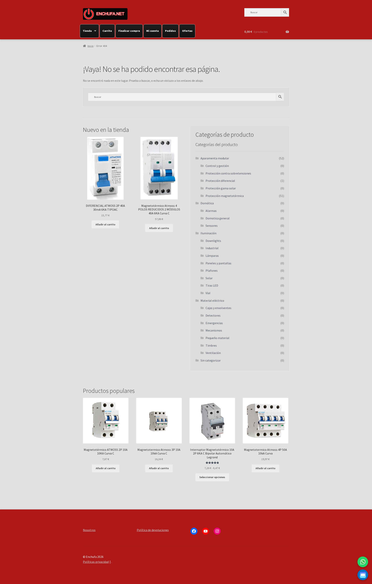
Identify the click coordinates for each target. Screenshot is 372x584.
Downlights (213, 241)
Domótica (207, 203)
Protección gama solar (221, 188)
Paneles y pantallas (218, 263)
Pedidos (170, 31)
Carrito (107, 31)
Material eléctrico (212, 300)
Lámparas (212, 256)
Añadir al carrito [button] (105, 224)
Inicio (91, 46)
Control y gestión (217, 166)
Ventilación (213, 353)
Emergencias (214, 323)
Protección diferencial (220, 181)
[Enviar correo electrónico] (362, 574)
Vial (208, 293)
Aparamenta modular (215, 158)
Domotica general (218, 218)
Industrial (212, 248)
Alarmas (211, 211)
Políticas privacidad (96, 562)
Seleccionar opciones (212, 477)
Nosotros (89, 530)
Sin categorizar (211, 360)
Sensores (212, 226)
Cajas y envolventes (218, 308)
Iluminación (208, 233)
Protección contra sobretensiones (228, 173)
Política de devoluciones (153, 530)
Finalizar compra (129, 31)
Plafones (212, 270)
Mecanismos (214, 330)
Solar (209, 278)
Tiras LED (212, 285)
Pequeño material (217, 338)
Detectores (213, 315)
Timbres (211, 345)
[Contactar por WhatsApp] (362, 562)
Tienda (87, 31)
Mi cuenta (152, 31)
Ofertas (187, 31)
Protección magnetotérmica (225, 196)
